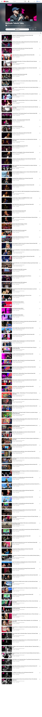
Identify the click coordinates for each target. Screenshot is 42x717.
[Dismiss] (41, 33)
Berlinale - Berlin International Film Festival (18, 36)
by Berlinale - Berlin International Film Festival (13, 25)
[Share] (33, 29)
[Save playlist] (31, 29)
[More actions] (35, 29)
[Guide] (1, 1)
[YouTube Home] (6, 1)
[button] (21, 12)
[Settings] (34, 1)
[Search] (25, 1)
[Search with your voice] (29, 1)
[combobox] (18, 1)
